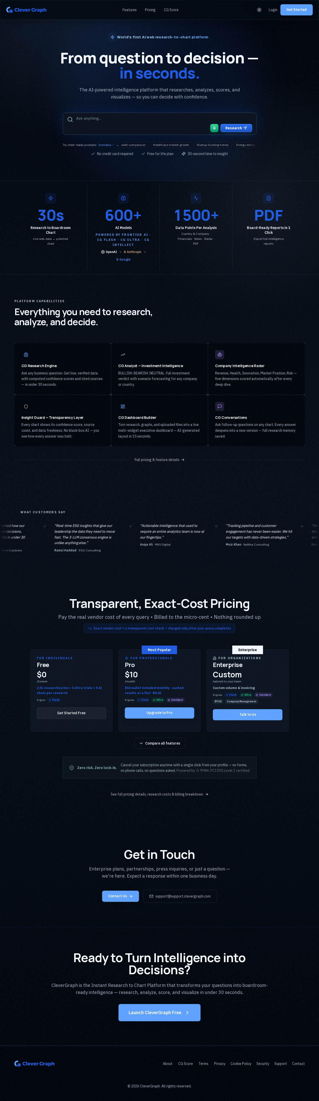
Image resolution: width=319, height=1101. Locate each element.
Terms (203, 1063)
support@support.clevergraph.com (183, 896)
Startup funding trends (163, 145)
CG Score (171, 10)
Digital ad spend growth (245, 145)
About (167, 1063)
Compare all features (162, 743)
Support (280, 1063)
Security (262, 1063)
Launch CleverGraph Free (155, 1012)
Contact (298, 1063)
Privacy (219, 1063)
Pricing (150, 10)
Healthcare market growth (121, 145)
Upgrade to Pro (159, 712)
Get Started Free (71, 713)
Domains (105, 144)
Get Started (296, 9)
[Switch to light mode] (260, 9)
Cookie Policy (240, 1063)
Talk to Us (247, 714)
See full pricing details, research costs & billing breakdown (157, 794)
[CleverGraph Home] (26, 9)
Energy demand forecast (203, 145)
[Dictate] (214, 128)
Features (130, 10)
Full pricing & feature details (157, 459)
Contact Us (117, 896)
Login (273, 10)
